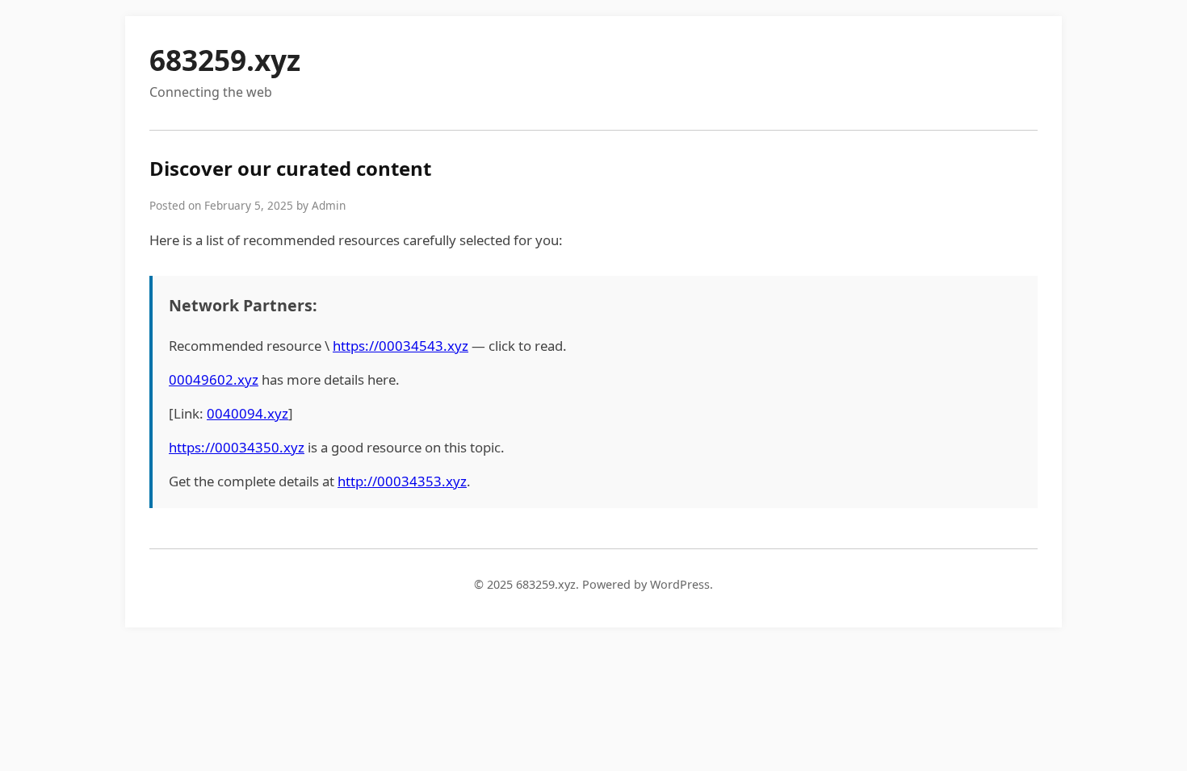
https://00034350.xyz (236, 447)
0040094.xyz (247, 413)
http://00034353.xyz (402, 481)
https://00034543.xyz (400, 345)
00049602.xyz (213, 379)
